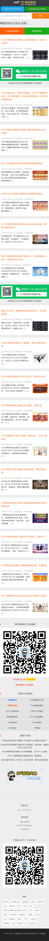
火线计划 (33, 919)
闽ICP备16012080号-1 (30, 933)
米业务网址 (37, 31)
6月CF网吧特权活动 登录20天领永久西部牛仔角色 (23, 596)
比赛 (32, 902)
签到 (30, 910)
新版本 (37, 910)
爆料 (19, 919)
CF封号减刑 (36, 722)
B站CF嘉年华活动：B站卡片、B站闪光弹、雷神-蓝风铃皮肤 (24, 760)
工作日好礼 (31, 923)
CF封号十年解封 (37, 711)
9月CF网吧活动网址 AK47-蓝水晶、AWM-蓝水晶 (23, 376)
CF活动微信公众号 (37, 700)
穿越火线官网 (24, 822)
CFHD (26, 919)
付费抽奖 (6, 923)
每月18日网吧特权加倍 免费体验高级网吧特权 (21, 163)
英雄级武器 (40, 902)
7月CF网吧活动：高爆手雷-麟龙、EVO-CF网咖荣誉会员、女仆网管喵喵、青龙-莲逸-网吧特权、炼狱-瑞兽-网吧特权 (24, 96)
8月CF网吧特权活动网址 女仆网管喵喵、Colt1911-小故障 (24, 751)
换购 (4, 915)
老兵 (4, 906)
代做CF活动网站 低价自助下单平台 (15, 910)
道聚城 (30, 915)
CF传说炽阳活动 (12, 31)
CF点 (5, 919)
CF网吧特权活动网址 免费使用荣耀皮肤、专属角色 (24, 565)
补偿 (24, 906)
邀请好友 (22, 915)
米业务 (37, 915)
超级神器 (25, 902)
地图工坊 (12, 906)
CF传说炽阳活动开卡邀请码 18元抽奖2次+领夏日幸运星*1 (24, 740)
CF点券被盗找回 (37, 705)
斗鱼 (13, 923)
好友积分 (6, 902)
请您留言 (29, 49)
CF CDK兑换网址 (36, 717)
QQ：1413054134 (24, 810)
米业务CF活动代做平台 (24, 825)
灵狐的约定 (16, 902)
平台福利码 (13, 915)
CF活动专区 (24, 3)
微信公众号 (21, 923)
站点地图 (42, 933)
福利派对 (12, 919)
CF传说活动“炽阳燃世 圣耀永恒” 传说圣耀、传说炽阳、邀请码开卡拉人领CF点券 (24, 746)
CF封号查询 (12, 722)
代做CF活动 (12, 705)
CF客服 (37, 728)
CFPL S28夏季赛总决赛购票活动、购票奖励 (24, 755)
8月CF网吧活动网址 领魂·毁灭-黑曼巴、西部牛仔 (23, 537)
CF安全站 (12, 728)
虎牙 (19, 906)
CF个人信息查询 (12, 711)
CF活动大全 (12, 700)
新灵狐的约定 (12, 717)
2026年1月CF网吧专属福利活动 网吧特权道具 (21, 194)
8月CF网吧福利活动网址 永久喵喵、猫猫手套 (21, 405)
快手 (30, 906)
